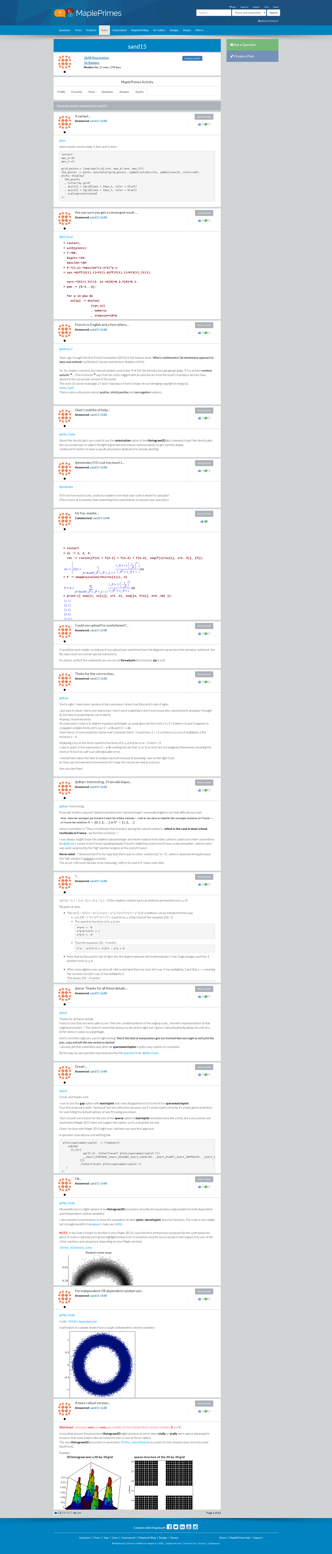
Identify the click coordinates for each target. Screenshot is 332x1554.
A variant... (83, 116)
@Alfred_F (66, 349)
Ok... (78, 1178)
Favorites (76, 91)
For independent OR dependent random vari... (109, 1291)
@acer (63, 1012)
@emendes (66, 486)
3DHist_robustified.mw (135, 1442)
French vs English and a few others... (102, 324)
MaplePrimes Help (240, 1537)
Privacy (202, 1543)
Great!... (81, 1066)
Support (256, 7)
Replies (140, 91)
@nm (62, 140)
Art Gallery (159, 30)
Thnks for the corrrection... (95, 674)
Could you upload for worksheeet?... (102, 625)
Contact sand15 (192, 58)
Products (91, 30)
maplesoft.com (173, 1543)
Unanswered (119, 30)
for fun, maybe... (87, 513)
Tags (106, 1537)
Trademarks (214, 1543)
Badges (174, 30)
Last (78, 1512)
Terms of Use (189, 1543)
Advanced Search (269, 21)
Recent (187, 30)
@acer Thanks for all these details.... (101, 988)
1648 (103, 121)
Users (104, 30)
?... (77, 876)
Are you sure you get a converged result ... (106, 212)
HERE (118, 1224)
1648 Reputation (96, 58)
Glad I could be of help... (92, 410)
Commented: (83, 518)
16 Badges (92, 63)
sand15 (95, 121)
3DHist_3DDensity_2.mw (75, 1247)
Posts (78, 30)
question (129, 1053)
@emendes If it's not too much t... (99, 462)
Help (266, 7)
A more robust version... (92, 1403)
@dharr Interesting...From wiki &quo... (103, 782)
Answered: (82, 121)
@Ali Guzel (66, 236)
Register (244, 7)
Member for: (91, 67)
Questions (64, 30)
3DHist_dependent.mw (82, 1321)
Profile (61, 91)
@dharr (64, 698)
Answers (124, 91)
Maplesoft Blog (139, 30)
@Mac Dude (67, 434)
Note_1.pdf (66, 387)
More (199, 30)
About (275, 7)
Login (233, 7)
